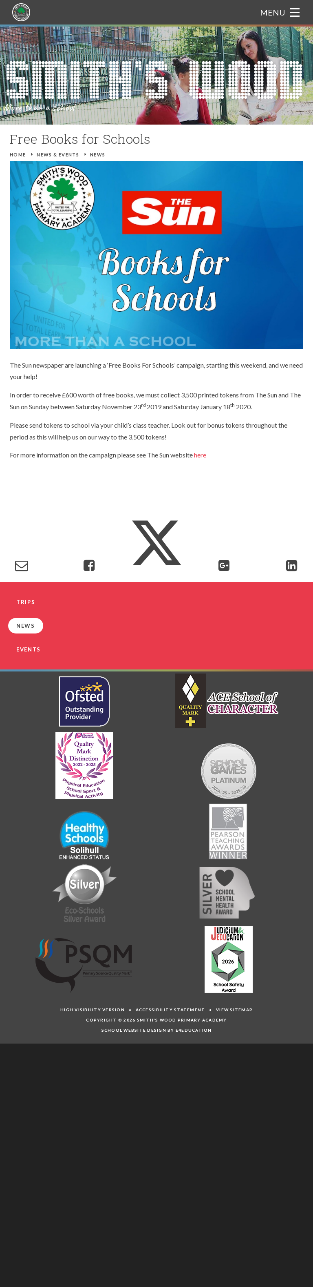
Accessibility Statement (170, 1009)
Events (28, 649)
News (98, 154)
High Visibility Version (92, 1009)
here (200, 455)
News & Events (58, 154)
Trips (25, 602)
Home (18, 154)
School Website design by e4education (156, 1030)
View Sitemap (234, 1009)
